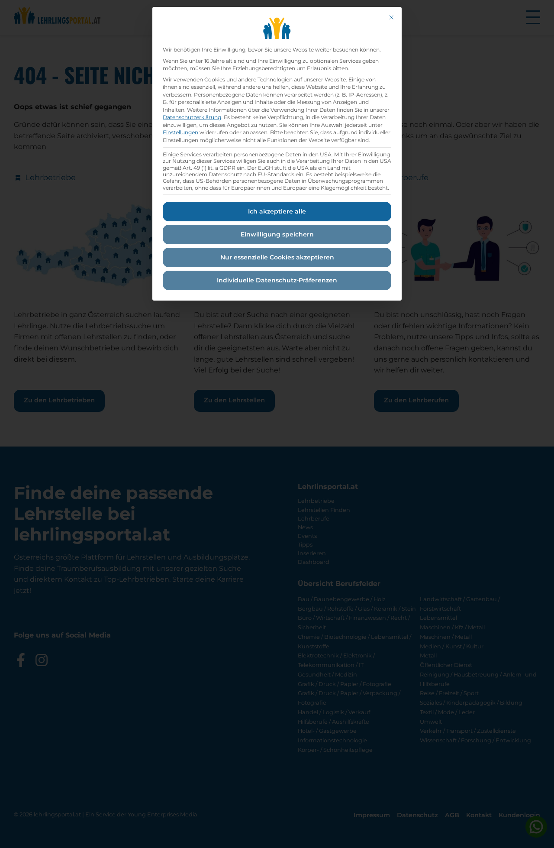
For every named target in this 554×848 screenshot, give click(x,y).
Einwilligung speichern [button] (277, 234)
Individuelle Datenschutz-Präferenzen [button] (277, 280)
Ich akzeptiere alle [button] (277, 211)
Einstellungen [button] (180, 132)
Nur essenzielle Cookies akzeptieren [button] (277, 257)
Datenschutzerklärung (192, 117)
